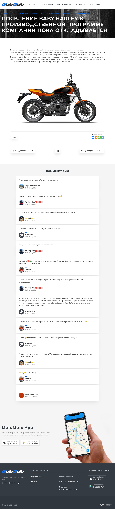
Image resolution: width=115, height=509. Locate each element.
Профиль (80, 4)
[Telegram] (102, 137)
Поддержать (94, 4)
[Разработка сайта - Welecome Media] (106, 505)
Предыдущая (90, 151)
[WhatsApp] (99, 137)
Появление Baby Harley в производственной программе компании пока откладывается (57, 13)
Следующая (24, 151)
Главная (5, 13)
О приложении (46, 4)
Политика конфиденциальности (68, 488)
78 (14, 137)
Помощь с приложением (69, 482)
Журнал (32, 4)
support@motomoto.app (12, 483)
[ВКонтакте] (93, 137)
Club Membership (65, 4)
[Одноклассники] (96, 137)
